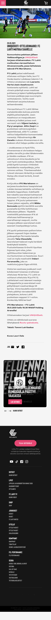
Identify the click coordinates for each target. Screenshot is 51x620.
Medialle (11, 572)
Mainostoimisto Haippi (30, 609)
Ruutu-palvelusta (29, 322)
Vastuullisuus (13, 577)
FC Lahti (18, 608)
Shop (10, 505)
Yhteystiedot (13, 575)
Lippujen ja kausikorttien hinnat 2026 (21, 483)
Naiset (11, 516)
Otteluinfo (12, 489)
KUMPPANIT (12, 541)
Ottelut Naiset (13, 530)
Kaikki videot (13, 497)
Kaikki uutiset (18, 410)
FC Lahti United (13, 519)
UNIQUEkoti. (36, 315)
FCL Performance (14, 555)
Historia (11, 566)
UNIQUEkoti (31, 57)
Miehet (11, 514)
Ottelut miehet (13, 527)
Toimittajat (12, 544)
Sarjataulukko (13, 533)
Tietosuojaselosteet (15, 580)
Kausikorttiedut (14, 486)
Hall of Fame (13, 569)
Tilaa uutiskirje (25, 443)
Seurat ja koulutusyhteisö (17, 547)
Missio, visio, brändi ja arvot (18, 563)
